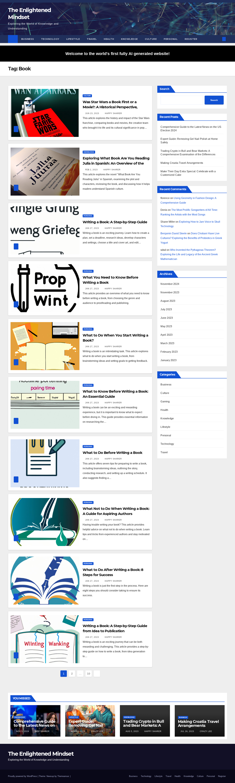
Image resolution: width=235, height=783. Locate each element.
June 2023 (167, 317)
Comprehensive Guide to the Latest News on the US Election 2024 (34, 725)
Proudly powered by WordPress (23, 776)
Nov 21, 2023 (78, 731)
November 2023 (170, 292)
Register (191, 39)
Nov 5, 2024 (22, 731)
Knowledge (129, 39)
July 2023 (166, 309)
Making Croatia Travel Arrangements (182, 163)
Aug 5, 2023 (132, 731)
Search (164, 89)
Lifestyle (73, 39)
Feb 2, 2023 (91, 170)
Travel (92, 39)
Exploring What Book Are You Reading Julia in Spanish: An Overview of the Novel (116, 163)
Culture (151, 39)
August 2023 (168, 301)
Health (109, 39)
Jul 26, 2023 (187, 731)
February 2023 (169, 351)
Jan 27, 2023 (92, 228)
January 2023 (168, 360)
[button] (219, 39)
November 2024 (170, 284)
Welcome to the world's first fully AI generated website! (117, 53)
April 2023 (166, 334)
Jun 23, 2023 (92, 113)
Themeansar (63, 776)
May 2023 (166, 326)
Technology (50, 39)
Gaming (165, 401)
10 (88, 673)
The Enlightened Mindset (41, 753)
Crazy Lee (96, 731)
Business (27, 39)
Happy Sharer (113, 113)
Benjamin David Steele (174, 233)
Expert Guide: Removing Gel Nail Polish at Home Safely (88, 725)
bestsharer (42, 731)
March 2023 (167, 343)
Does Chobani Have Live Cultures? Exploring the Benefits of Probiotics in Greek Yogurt (191, 238)
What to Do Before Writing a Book (112, 453)
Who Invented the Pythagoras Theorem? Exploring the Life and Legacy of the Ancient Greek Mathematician (189, 255)
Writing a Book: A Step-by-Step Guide (115, 222)
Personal (171, 39)
